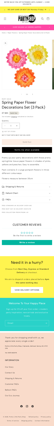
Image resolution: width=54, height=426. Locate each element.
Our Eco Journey (12, 395)
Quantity (5, 121)
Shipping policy (27, 421)
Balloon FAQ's (11, 390)
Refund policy (34, 417)
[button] (5, 18)
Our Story (9, 367)
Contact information (42, 421)
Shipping (14, 116)
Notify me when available (27, 150)
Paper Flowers (12, 33)
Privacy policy (46, 417)
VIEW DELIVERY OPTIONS (27, 290)
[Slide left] (21, 94)
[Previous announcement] (4, 10)
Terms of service (13, 421)
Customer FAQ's (12, 384)
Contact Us (10, 373)
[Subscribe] (46, 323)
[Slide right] (32, 94)
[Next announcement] (49, 10)
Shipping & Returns (13, 378)
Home (4, 33)
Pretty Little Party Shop (17, 417)
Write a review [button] (27, 242)
